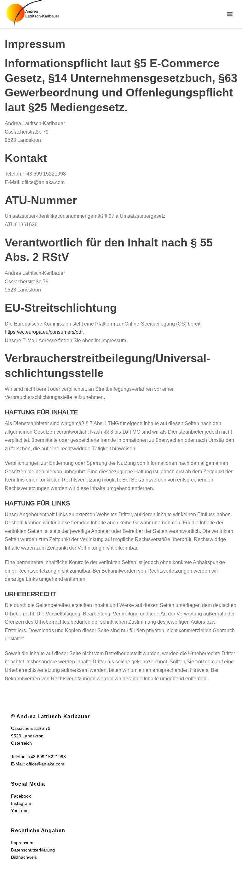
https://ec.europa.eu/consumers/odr (44, 332)
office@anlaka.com (45, 763)
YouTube (20, 810)
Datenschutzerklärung (33, 849)
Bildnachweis (24, 857)
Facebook (21, 796)
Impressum (22, 842)
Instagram (21, 803)
